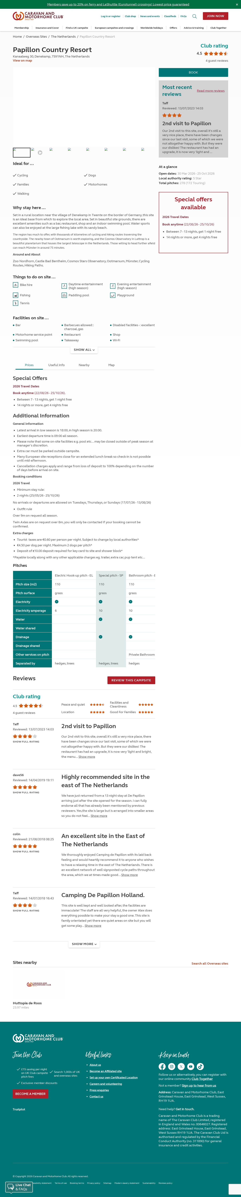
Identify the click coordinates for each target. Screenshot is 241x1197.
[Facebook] (162, 1066)
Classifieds (170, 16)
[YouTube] (190, 1066)
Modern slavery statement (127, 1183)
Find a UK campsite (77, 27)
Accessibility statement (40, 1183)
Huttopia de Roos (27, 1003)
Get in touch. (185, 1109)
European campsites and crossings (114, 27)
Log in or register (110, 16)
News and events (150, 16)
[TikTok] (200, 1066)
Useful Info (56, 365)
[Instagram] (171, 1066)
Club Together (218, 27)
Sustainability (149, 1183)
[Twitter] (181, 1066)
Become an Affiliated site (106, 1071)
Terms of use (61, 1183)
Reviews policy (165, 1183)
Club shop (130, 16)
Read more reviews (211, 91)
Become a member (30, 1094)
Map (111, 365)
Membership (21, 27)
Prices (29, 365)
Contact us (96, 1096)
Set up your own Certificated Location (114, 1077)
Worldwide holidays (151, 27)
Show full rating (26, 741)
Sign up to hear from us (199, 1085)
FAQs (183, 16)
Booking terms (77, 1183)
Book (193, 72)
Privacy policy (93, 1183)
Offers (173, 27)
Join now (215, 16)
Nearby (84, 365)
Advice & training (194, 27)
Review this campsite (131, 680)
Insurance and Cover (47, 27)
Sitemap (107, 1183)
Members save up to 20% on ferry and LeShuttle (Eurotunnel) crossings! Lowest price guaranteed (118, 4)
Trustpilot (19, 1109)
